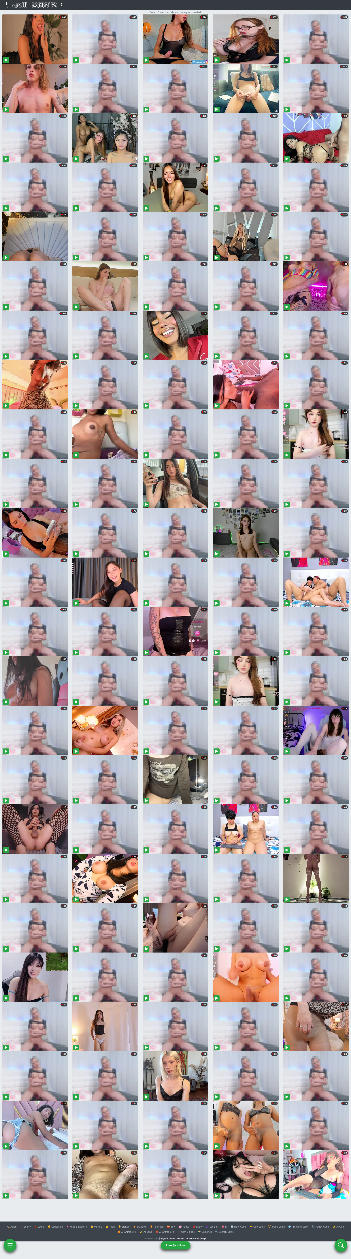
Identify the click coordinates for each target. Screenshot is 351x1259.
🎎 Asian (12, 1226)
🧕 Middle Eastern (76, 1226)
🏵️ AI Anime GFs (127, 1231)
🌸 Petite (184, 1226)
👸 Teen (110, 1226)
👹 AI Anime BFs (165, 1231)
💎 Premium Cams (298, 1226)
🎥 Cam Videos (186, 1231)
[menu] (10, 1245)
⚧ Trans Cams (276, 1226)
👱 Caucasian (55, 1226)
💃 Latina (39, 1226)
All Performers (192, 1238)
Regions (164, 1238)
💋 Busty (198, 1226)
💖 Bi (224, 1226)
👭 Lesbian (212, 1226)
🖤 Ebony (25, 1226)
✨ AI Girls (338, 1226)
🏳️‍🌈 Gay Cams (257, 1226)
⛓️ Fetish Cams (320, 1226)
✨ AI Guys (146, 1231)
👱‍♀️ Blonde (124, 1226)
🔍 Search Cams (224, 1231)
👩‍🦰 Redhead (157, 1226)
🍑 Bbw (171, 1226)
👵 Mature (96, 1226)
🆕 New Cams (238, 1226)
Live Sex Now (175, 1245)
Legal (203, 1238)
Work (172, 1238)
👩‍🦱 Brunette (140, 1226)
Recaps (180, 1238)
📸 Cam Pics (205, 1231)
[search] (341, 1245)
